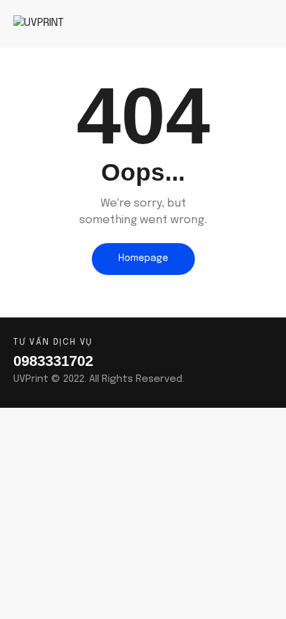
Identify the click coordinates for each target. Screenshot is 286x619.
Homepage (143, 258)
